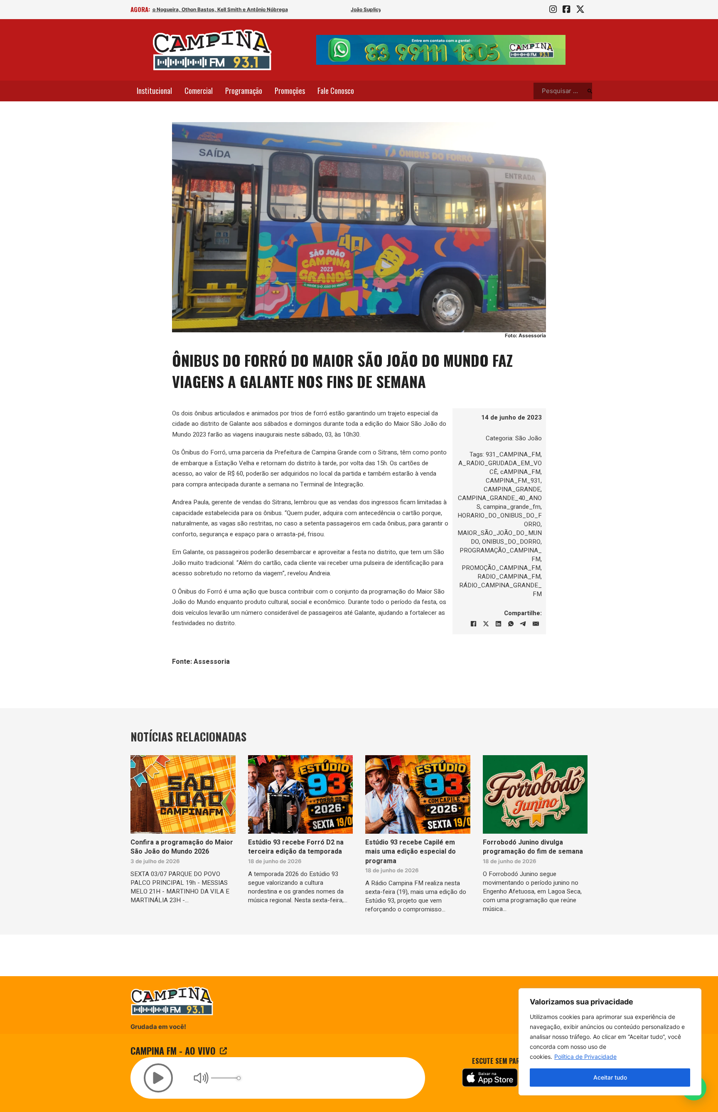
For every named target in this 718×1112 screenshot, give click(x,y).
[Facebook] (473, 624)
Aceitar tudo (610, 1077)
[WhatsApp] (510, 624)
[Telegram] (523, 624)
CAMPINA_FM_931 (513, 480)
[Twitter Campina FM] (580, 9)
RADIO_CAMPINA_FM (509, 576)
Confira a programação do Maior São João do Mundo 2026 (181, 847)
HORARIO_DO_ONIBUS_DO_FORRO (499, 520)
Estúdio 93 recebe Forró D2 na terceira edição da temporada (296, 847)
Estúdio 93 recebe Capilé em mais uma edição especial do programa (410, 851)
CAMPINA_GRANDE (512, 489)
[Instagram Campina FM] (553, 9)
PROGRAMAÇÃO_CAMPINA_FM (501, 555)
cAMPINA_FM (520, 471)
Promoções (290, 90)
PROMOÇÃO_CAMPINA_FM (501, 567)
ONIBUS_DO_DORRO (511, 541)
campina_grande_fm (512, 506)
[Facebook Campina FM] (566, 9)
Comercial (198, 90)
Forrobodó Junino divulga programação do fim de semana (533, 847)
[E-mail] (535, 624)
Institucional (154, 90)
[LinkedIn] (498, 624)
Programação (243, 90)
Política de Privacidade (585, 1056)
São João (528, 438)
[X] (485, 624)
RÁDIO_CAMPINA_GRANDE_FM (500, 590)
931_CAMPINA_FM (513, 454)
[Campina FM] (212, 49)
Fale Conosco (335, 90)
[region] (610, 1041)
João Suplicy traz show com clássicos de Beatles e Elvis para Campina (237, 9)
